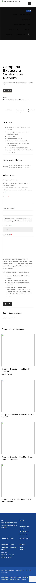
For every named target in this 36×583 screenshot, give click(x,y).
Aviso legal (4, 552)
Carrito (21, 547)
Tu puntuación (7, 225)
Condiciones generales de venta (9, 548)
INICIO (15, 14)
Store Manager (23, 534)
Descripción (8, 110)
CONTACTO (26, 29)
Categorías (26, 19)
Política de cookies (6, 557)
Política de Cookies (27, 577)
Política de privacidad (7, 555)
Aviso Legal (4, 577)
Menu (29, 11)
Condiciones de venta (7, 544)
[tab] (8, 112)
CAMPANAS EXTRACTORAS (19, 100)
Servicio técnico (14, 29)
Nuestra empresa (24, 526)
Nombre (6, 197)
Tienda (21, 550)
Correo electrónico (9, 208)
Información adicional (19, 111)
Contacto (21, 529)
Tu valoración (7, 235)
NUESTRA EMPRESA (25, 14)
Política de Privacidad (15, 577)
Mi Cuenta (9, 35)
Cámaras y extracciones (22, 24)
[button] (29, 34)
